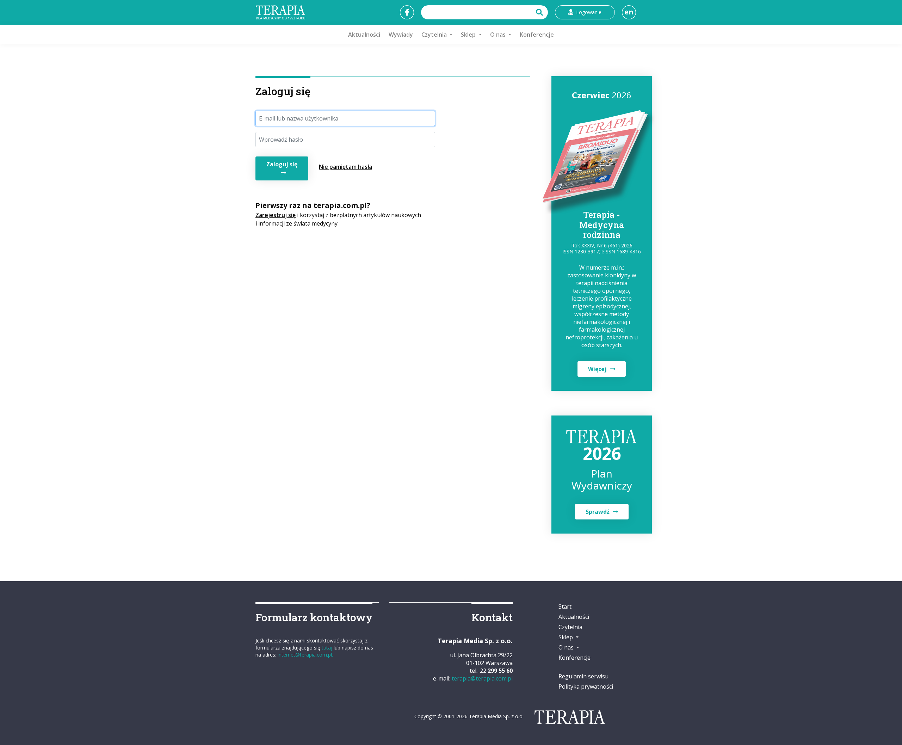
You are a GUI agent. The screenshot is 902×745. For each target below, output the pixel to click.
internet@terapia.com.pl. (305, 654)
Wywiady (401, 34)
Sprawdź (598, 512)
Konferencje (537, 34)
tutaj (327, 647)
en (629, 12)
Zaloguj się (281, 164)
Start (565, 606)
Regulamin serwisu (583, 676)
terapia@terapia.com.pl (482, 678)
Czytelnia (570, 627)
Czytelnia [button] (434, 34)
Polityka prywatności (585, 686)
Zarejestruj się (275, 215)
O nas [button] (498, 34)
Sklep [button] (469, 34)
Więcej (597, 369)
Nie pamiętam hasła (345, 167)
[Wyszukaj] (540, 12)
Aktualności (364, 34)
